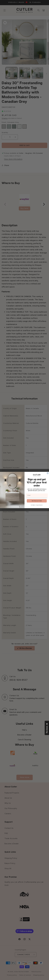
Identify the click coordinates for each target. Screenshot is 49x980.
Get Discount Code (37, 500)
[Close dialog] (47, 473)
